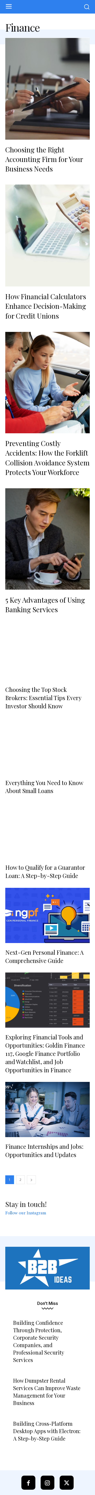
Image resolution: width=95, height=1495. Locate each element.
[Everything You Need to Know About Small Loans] (47, 745)
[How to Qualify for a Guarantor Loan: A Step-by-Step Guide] (47, 830)
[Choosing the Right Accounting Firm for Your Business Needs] (47, 89)
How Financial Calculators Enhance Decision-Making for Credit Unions (45, 306)
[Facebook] (28, 1483)
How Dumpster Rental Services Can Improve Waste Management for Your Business (46, 1391)
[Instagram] (48, 1483)
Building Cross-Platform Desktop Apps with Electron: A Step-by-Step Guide (46, 1431)
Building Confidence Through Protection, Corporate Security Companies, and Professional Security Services (38, 1341)
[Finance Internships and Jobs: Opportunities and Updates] (47, 1109)
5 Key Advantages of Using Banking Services (45, 604)
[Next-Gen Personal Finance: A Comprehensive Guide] (47, 915)
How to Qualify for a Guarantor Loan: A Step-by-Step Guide (45, 871)
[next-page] (31, 1179)
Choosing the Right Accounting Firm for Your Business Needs (44, 159)
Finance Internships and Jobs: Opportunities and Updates (44, 1150)
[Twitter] (67, 1483)
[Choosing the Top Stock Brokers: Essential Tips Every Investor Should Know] (47, 652)
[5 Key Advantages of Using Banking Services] (47, 539)
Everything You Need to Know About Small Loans (44, 787)
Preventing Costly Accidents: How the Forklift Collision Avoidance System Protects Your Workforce (47, 458)
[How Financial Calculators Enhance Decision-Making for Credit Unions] (47, 235)
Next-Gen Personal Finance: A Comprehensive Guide (44, 956)
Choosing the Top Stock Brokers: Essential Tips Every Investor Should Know (43, 698)
